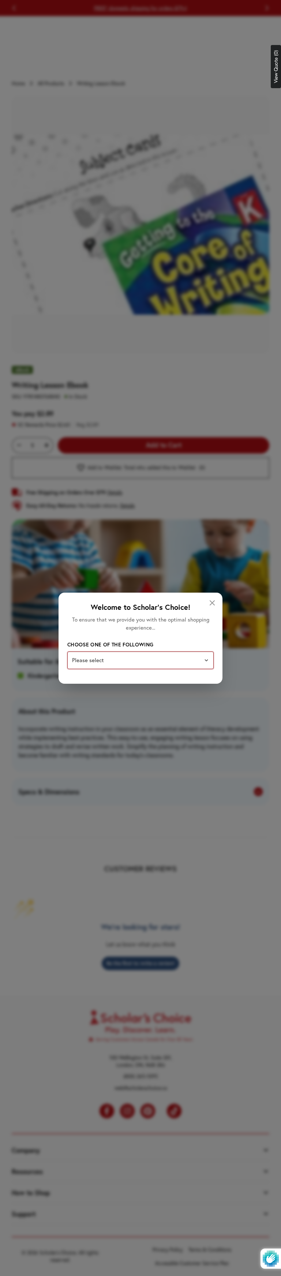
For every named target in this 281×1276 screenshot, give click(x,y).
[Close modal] (212, 602)
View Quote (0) (276, 66)
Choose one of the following (110, 644)
